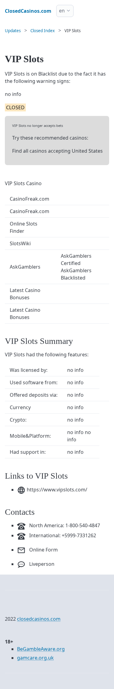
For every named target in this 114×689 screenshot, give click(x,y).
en (62, 10)
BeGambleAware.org (41, 649)
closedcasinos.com (38, 619)
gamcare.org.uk (35, 657)
